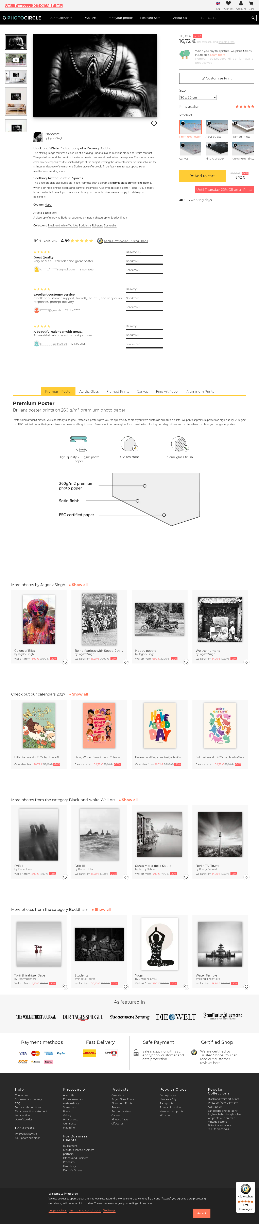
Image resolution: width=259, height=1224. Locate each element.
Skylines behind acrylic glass (225, 1114)
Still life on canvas (218, 1129)
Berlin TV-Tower (208, 866)
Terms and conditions (28, 1107)
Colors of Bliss (24, 651)
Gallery (67, 1115)
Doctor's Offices (72, 1170)
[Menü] (252, 1184)
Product (185, 115)
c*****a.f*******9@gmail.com (57, 269)
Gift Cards (117, 1123)
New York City (168, 1099)
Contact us (21, 1095)
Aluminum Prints (121, 1103)
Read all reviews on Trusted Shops (126, 240)
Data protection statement (31, 1111)
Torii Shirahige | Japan (31, 975)
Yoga (139, 975)
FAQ (17, 1103)
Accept (201, 1213)
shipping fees (227, 41)
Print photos (70, 1119)
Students (81, 975)
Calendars (117, 1095)
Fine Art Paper (120, 1119)
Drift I (18, 866)
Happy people (145, 651)
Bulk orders (70, 1145)
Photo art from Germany (223, 1102)
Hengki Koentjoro (209, 978)
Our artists (69, 1123)
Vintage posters (217, 1121)
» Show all (78, 585)
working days (197, 200)
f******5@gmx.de (51, 310)
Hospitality (69, 1166)
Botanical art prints (219, 1125)
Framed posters (121, 1111)
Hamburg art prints (171, 1111)
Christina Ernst (148, 978)
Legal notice (22, 1115)
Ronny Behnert (148, 869)
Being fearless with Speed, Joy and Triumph (99, 651)
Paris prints (166, 1103)
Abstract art (215, 1106)
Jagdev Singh (55, 138)
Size (182, 90)
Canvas (115, 1115)
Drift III (80, 866)
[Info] (183, 123)
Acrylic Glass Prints (122, 1099)
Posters (116, 1107)
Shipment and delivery (28, 1099)
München (165, 1115)
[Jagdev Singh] (38, 137)
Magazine (69, 1127)
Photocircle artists (26, 1133)
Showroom (69, 1107)
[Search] (253, 17)
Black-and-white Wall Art (63, 225)
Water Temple (206, 975)
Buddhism (85, 225)
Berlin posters (168, 1095)
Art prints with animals (221, 1118)
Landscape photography (222, 1110)
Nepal (48, 204)
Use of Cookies (23, 1119)
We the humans (208, 651)
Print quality (188, 106)
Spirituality (110, 225)
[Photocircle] (21, 18)
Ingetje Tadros (86, 978)
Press (66, 1111)
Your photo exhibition (27, 1137)
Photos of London (170, 1107)
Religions (97, 225)
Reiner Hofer (25, 869)
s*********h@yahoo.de (53, 343)
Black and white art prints (223, 1099)
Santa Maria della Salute (153, 866)
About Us (68, 1095)
